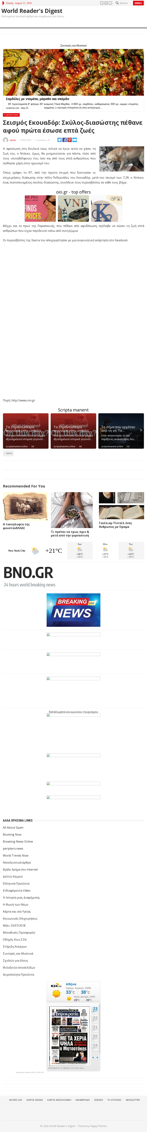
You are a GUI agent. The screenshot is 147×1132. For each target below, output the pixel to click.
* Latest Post (11, 114)
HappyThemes (98, 1126)
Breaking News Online (18, 841)
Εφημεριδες (83, 1099)
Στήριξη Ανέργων (15, 947)
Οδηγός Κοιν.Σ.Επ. (15, 940)
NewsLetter (133, 1099)
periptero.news (13, 848)
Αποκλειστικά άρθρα (17, 862)
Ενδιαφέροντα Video (16, 890)
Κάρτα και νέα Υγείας (17, 911)
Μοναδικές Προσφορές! (19, 933)
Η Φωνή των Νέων (15, 904)
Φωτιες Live (15, 1099)
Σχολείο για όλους (15, 961)
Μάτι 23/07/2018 (14, 926)
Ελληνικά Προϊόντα (16, 883)
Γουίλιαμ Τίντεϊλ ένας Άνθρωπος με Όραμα (115, 525)
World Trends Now (15, 855)
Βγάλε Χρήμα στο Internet (20, 869)
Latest (9, 453)
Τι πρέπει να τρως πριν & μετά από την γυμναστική (70, 534)
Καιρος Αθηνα (35, 1099)
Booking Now (12, 834)
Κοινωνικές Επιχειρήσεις (20, 919)
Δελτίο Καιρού (13, 876)
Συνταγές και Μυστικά (18, 954)
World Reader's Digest (31, 11)
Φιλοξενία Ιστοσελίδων (19, 968)
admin (13, 140)
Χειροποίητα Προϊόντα (18, 975)
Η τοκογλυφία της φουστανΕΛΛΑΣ (16, 526)
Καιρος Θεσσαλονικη (59, 1099)
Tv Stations (114, 1099)
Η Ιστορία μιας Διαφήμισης (21, 897)
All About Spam (13, 827)
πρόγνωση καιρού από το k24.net (30, 1072)
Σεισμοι (98, 1099)
